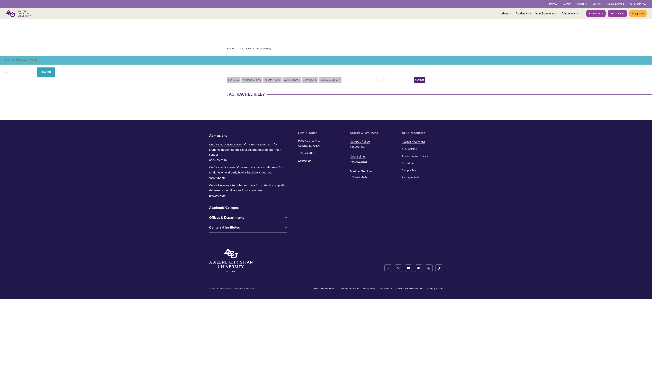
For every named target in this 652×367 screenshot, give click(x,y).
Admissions (568, 13)
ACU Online (310, 79)
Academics (522, 13)
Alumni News (272, 79)
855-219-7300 (217, 196)
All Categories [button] (329, 79)
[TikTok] (439, 268)
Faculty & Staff (410, 177)
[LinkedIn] (418, 268)
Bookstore (408, 163)
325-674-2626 (358, 162)
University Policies (434, 288)
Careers (597, 3)
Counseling (357, 156)
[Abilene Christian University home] (18, 13)
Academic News (252, 79)
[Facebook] (388, 268)
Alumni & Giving (615, 3)
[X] (398, 268)
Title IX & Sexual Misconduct (409, 288)
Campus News (292, 79)
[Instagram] (429, 268)
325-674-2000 (306, 153)
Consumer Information (349, 288)
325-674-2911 (357, 147)
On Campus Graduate (222, 167)
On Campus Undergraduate (225, 144)
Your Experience (545, 13)
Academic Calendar (413, 141)
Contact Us (304, 161)
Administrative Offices (415, 156)
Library (567, 3)
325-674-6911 (217, 178)
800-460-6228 (218, 160)
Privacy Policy (369, 288)
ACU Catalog (409, 149)
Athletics (582, 3)
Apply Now (638, 13)
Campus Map (409, 170)
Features (233, 79)
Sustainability (385, 288)
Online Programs (219, 185)
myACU (553, 3)
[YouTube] (408, 268)
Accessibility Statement (323, 288)
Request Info (596, 13)
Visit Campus (617, 13)
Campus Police (360, 141)
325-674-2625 (358, 177)
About (505, 13)
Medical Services (361, 171)
